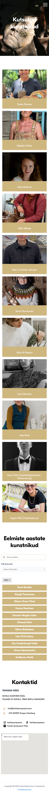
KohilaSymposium (24, 790)
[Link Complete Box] (24, 587)
